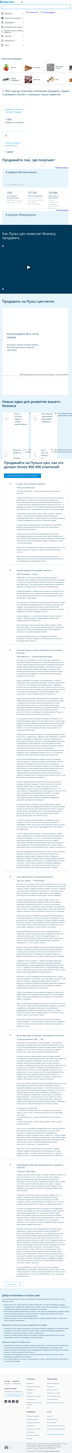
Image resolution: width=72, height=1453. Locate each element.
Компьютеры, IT (31, 1399)
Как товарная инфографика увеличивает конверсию (47, 418)
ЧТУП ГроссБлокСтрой (26, 487)
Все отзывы (11, 1284)
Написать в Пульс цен (14, 1395)
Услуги (28, 1408)
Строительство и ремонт (33, 1386)
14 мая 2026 (35, 454)
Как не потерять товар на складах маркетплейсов (21, 419)
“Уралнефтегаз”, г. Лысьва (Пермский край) (34, 656)
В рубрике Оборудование (21, 214)
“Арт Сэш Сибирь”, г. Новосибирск (31, 880)
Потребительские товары (34, 1396)
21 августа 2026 (7, 418)
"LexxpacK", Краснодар (26, 1171)
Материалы (30, 1383)
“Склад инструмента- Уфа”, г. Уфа (30, 1039)
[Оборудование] (62, 210)
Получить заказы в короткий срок (13, 144)
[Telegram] (9, 1401)
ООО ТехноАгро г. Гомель (27, 574)
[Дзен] (13, 1401)
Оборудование (31, 1390)
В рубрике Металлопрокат (21, 172)
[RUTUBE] (17, 1401)
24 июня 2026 (7, 454)
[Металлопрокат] (61, 168)
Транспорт (29, 1393)
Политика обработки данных (51, 1451)
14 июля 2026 (35, 418)
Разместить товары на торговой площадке (14, 110)
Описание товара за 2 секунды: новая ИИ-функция (17, 458)
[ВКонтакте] (5, 1401)
